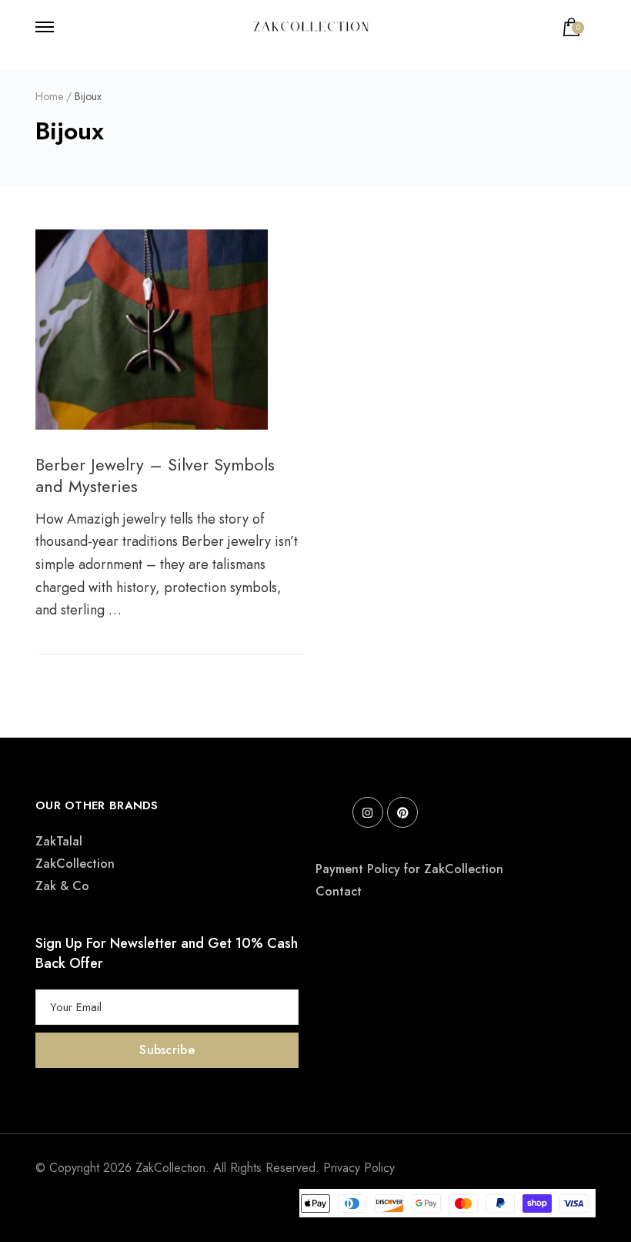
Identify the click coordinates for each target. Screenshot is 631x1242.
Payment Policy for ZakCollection (409, 869)
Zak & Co (62, 886)
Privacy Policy (359, 1168)
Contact (339, 891)
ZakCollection (75, 863)
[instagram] (367, 812)
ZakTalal (58, 841)
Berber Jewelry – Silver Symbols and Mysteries (155, 475)
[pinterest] (402, 812)
